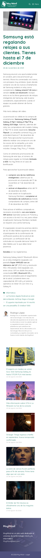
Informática (10, 293)
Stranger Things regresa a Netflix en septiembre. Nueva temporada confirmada (20, 437)
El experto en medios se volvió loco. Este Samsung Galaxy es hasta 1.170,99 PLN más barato (19, 372)
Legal (28, 555)
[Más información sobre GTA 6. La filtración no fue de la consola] (20, 399)
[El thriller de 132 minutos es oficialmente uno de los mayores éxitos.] (20, 498)
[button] (29, 4)
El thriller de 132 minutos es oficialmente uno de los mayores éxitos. (19, 505)
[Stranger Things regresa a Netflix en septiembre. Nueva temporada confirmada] (20, 430)
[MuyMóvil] (9, 4)
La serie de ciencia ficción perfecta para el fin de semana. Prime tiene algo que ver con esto (20, 471)
